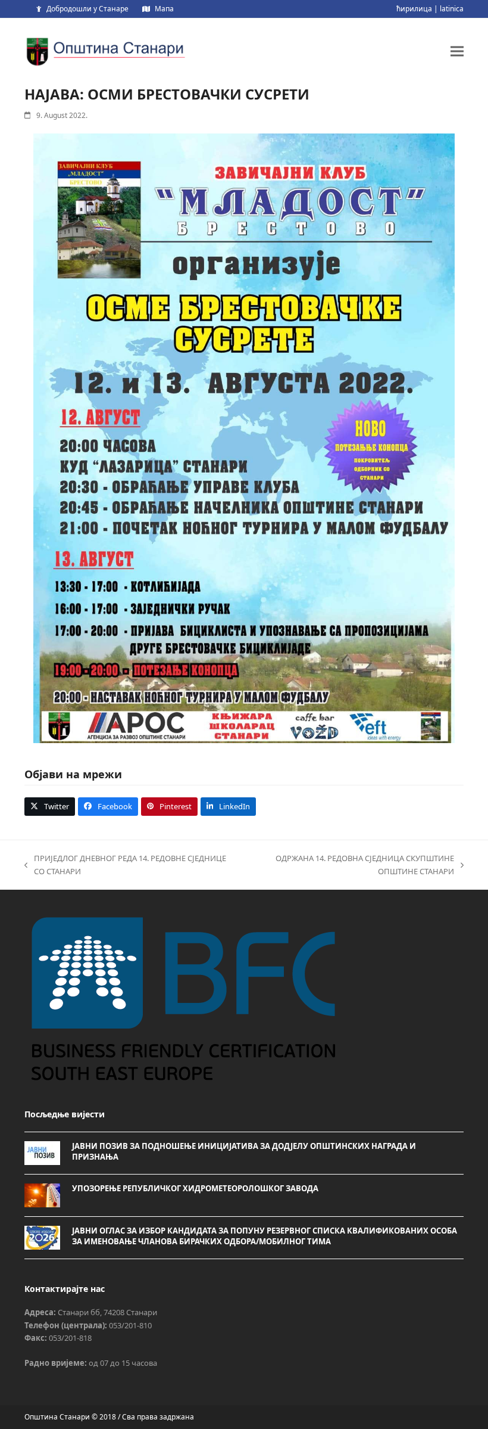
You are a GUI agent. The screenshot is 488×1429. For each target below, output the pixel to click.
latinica (452, 9)
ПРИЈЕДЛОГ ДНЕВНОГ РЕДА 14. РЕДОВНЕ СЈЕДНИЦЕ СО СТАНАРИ (125, 865)
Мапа (164, 9)
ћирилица (414, 9)
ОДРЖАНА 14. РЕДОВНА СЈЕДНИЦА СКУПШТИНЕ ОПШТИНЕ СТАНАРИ (348, 865)
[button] (457, 51)
